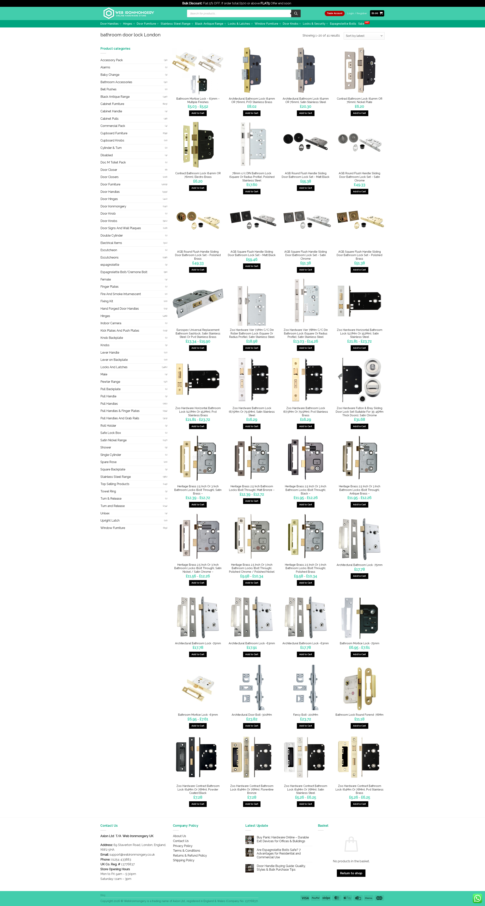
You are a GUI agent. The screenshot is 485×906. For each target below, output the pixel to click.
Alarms (105, 67)
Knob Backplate (111, 338)
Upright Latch (110, 520)
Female (105, 279)
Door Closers (109, 177)
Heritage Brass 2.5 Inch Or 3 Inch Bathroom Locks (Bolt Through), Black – (305, 490)
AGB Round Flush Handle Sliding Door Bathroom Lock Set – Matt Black (305, 175)
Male (103, 374)
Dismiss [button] (297, 3)
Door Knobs (290, 23)
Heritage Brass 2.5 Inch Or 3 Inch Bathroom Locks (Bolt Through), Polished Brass (305, 568)
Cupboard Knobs (112, 140)
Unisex (105, 513)
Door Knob (108, 213)
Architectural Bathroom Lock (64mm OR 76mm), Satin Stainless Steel (306, 100)
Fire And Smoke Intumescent (120, 294)
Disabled (106, 155)
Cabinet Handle (111, 111)
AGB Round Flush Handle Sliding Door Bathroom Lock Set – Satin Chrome (359, 177)
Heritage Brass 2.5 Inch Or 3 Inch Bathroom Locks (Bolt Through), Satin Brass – (197, 490)
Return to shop (351, 873)
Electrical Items (111, 243)
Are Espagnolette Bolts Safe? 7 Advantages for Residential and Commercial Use (279, 853)
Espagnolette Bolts (343, 23)
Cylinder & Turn (111, 148)
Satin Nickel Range (113, 440)
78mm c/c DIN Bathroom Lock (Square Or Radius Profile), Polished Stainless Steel (252, 177)
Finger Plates (109, 286)
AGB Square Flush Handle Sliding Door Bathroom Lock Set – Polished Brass (359, 255)
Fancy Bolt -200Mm (305, 714)
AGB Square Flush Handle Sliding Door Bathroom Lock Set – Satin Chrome (305, 255)
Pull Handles (109, 403)
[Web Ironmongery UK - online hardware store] (128, 13)
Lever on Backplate (114, 360)
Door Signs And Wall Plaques (120, 228)
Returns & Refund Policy (190, 855)
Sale (361, 23)
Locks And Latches (114, 367)
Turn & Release (110, 498)
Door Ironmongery (113, 206)
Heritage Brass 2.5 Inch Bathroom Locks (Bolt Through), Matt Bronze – (252, 488)
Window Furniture (266, 23)
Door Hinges (109, 199)
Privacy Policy (182, 846)
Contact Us (181, 841)
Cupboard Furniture (113, 133)
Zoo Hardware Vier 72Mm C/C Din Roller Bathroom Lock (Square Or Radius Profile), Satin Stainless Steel (252, 333)
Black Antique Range (209, 23)
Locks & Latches (239, 23)
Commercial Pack (112, 126)
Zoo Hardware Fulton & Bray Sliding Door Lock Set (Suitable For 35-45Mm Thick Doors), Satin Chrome (359, 411)
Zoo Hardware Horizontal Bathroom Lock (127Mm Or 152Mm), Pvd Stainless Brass (198, 411)
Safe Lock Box (110, 433)
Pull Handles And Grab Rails (119, 418)
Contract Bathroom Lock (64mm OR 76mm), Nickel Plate (359, 100)
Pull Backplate (110, 389)
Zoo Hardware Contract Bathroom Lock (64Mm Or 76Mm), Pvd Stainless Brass (359, 789)
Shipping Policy (183, 860)
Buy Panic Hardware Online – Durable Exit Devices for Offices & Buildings (283, 839)
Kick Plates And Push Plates (119, 330)
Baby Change (109, 75)
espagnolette (109, 264)
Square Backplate (112, 469)
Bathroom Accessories (116, 82)
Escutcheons (109, 257)
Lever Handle (109, 352)
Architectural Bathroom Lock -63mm (252, 643)
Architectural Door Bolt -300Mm (252, 714)
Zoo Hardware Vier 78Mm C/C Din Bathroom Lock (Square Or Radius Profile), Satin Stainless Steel (306, 333)
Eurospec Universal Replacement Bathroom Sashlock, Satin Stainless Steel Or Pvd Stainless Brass (198, 333)
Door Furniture (146, 23)
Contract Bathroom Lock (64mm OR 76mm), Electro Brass (198, 175)
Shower (105, 447)
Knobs (105, 345)
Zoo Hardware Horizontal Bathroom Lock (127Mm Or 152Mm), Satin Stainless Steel (359, 333)
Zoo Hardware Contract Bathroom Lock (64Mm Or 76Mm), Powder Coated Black (198, 789)
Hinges (127, 23)
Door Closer (108, 170)
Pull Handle (108, 396)
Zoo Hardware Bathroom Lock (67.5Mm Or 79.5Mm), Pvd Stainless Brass (305, 411)
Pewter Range (110, 381)
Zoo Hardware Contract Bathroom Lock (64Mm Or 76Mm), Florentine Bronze (252, 789)
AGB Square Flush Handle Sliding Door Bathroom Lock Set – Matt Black (252, 253)
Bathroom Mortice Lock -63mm (198, 714)
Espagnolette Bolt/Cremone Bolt (123, 272)
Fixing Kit (106, 301)
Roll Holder (108, 425)
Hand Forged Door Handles (119, 308)
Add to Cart (198, 113)
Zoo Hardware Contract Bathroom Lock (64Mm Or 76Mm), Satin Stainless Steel (305, 789)
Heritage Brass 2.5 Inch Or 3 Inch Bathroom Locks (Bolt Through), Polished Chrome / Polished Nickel (252, 568)
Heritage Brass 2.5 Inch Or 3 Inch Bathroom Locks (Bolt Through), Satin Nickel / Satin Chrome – (197, 568)
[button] (377, 13)
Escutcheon (108, 250)
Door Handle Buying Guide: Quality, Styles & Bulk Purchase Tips (281, 867)
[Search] (296, 13)
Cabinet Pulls (109, 118)
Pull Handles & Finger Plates (120, 411)
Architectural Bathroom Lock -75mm (360, 564)
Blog (102, 895)
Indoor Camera (110, 323)
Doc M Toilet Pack (113, 162)
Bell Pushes (108, 89)
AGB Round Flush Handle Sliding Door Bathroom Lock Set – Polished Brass (198, 255)
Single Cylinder (110, 455)
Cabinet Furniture (112, 104)
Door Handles (109, 23)
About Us (179, 836)
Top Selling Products (114, 484)
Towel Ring (108, 491)
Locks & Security (314, 23)
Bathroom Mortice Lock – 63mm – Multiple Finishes (198, 100)
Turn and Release (112, 506)
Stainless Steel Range (176, 23)
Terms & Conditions (186, 850)
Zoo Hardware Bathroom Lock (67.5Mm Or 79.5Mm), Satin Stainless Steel (252, 411)
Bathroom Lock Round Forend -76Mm (359, 714)
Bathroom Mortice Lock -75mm (359, 643)
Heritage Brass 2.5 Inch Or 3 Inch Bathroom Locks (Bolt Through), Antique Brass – (359, 490)
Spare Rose (108, 462)
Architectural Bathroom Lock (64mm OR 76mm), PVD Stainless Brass (252, 100)
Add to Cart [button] (305, 188)
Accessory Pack (111, 60)
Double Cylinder (111, 235)
